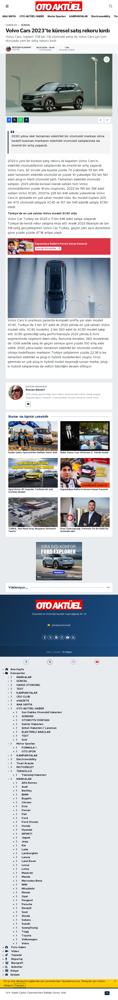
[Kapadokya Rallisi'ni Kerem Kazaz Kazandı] (85, 472)
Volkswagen (29, 939)
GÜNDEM (27, 716)
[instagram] (73, 662)
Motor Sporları (56, 16)
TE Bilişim (67, 652)
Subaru (26, 920)
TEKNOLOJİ (24, 771)
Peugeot (27, 900)
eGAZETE (22, 700)
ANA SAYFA (9, 16)
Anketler (16, 967)
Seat (24, 912)
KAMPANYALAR (78, 16)
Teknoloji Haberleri (33, 775)
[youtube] (97, 662)
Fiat (24, 814)
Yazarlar (16, 955)
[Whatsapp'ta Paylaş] (20, 120)
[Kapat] (116, 981)
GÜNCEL (25, 25)
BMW (24, 794)
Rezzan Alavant (35, 390)
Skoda (25, 916)
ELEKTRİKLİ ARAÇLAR (35, 732)
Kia (23, 845)
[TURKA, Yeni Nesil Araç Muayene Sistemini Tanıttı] (33, 512)
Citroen (26, 802)
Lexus (25, 865)
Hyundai (26, 829)
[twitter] (50, 662)
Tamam (19, 985)
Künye (14, 970)
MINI (24, 884)
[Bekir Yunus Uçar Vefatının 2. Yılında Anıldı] (85, 436)
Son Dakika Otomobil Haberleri (41, 712)
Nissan (25, 892)
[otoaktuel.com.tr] (58, 6)
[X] (50, 637)
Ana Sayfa (17, 669)
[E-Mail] (28, 404)
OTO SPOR (28, 751)
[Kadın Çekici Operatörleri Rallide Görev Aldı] (33, 436)
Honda (25, 826)
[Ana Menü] (7, 6)
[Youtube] (67, 637)
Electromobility (100, 16)
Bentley (26, 790)
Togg (25, 931)
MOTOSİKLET (25, 767)
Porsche (26, 904)
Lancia (25, 857)
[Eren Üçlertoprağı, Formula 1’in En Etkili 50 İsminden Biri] (85, 512)
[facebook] (26, 662)
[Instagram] (61, 637)
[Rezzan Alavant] (15, 392)
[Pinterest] (56, 637)
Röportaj (16, 959)
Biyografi (16, 963)
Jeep (24, 841)
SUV (24, 740)
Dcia (24, 806)
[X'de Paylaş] (14, 120)
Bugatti (26, 798)
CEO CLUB (23, 696)
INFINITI (26, 833)
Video (14, 951)
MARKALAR (23, 677)
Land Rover (28, 861)
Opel (24, 896)
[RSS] (73, 637)
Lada (24, 849)
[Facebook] (44, 637)
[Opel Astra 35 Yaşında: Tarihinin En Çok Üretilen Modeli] (33, 472)
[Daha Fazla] (26, 120)
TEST (20, 689)
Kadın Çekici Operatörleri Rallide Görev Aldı (32, 453)
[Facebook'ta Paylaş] (9, 120)
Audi (24, 787)
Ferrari (25, 810)
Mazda (25, 876)
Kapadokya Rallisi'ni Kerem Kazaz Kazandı (84, 489)
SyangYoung (29, 927)
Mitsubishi (27, 888)
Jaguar (25, 837)
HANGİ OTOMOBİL (28, 685)
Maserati (27, 873)
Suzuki (25, 923)
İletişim (15, 974)
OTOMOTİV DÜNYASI (35, 720)
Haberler (11, 25)
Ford (24, 818)
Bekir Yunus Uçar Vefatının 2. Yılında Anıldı (84, 453)
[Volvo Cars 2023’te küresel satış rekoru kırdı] (59, 85)
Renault (26, 908)
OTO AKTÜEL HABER (31, 16)
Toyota (26, 935)
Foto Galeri (18, 947)
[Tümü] (108, 587)
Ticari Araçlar (25, 763)
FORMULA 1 (29, 747)
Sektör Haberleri (32, 724)
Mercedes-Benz (31, 880)
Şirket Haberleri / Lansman (39, 728)
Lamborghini (29, 853)
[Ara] (110, 6)
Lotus (25, 869)
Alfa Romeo (29, 783)
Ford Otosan (29, 822)
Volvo (25, 943)
